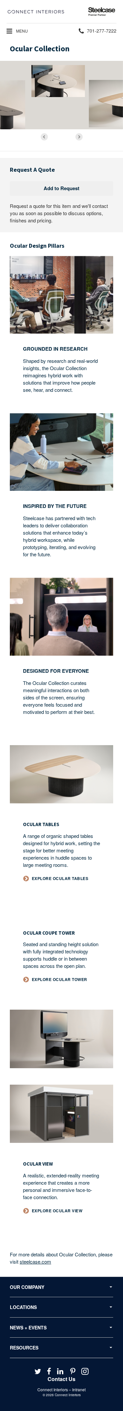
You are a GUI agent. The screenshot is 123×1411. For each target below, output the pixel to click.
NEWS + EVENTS (28, 1327)
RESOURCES (24, 1347)
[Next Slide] (79, 137)
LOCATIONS (23, 1307)
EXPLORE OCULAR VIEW (57, 1211)
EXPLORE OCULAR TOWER (59, 979)
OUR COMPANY (27, 1287)
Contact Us (61, 1379)
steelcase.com (35, 1261)
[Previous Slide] (44, 137)
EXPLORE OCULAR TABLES (60, 878)
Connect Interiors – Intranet (61, 1389)
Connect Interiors (68, 1395)
